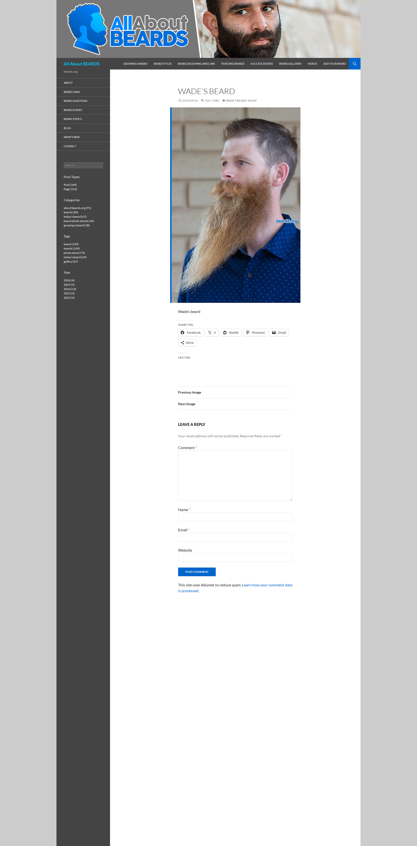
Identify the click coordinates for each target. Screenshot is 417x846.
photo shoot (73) (74, 253)
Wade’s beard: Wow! (241, 100)
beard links (72, 91)
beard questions (75, 100)
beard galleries (290, 63)
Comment (187, 447)
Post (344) (70, 185)
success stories (262, 63)
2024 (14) (70, 289)
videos (312, 63)
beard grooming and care (196, 63)
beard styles (163, 63)
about (68, 82)
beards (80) (71, 212)
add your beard (334, 63)
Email (183, 529)
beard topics (73, 118)
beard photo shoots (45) (79, 221)
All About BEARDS (82, 63)
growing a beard (135, 63)
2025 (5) (69, 284)
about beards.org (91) (77, 208)
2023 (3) (69, 293)
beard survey (73, 109)
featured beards (232, 63)
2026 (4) (69, 280)
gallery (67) (71, 261)
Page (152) (70, 189)
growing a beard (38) (77, 225)
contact (70, 146)
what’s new (72, 137)
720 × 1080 (212, 100)
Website (185, 550)
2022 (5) (69, 297)
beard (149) (71, 244)
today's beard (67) (75, 216)
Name (184, 509)
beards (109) (72, 248)
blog (67, 128)
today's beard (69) (75, 257)
